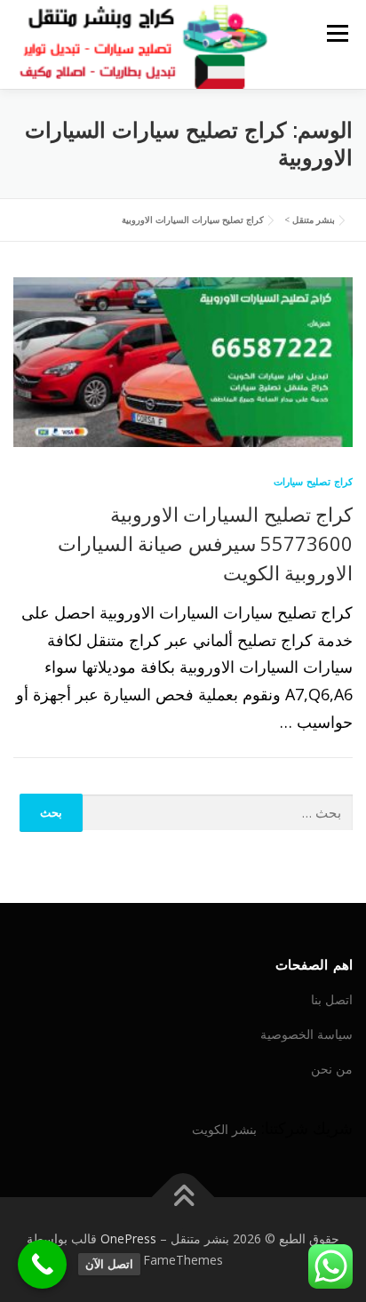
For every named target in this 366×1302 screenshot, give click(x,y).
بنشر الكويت (224, 1129)
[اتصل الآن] (42, 1264)
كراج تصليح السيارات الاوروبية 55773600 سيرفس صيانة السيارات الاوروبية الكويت (205, 543)
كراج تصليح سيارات (313, 481)
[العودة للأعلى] (183, 1197)
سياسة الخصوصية (306, 1034)
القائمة (337, 33)
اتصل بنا (332, 999)
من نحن (332, 1068)
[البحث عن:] (218, 813)
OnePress (128, 1238)
